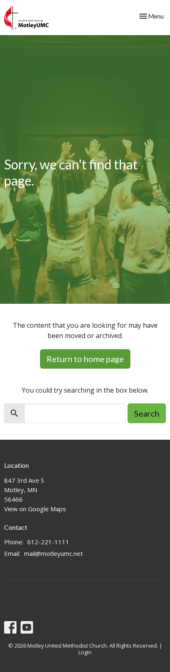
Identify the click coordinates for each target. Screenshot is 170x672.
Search (146, 413)
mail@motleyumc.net (53, 553)
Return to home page (85, 359)
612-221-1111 (48, 542)
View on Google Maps (35, 509)
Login (85, 652)
